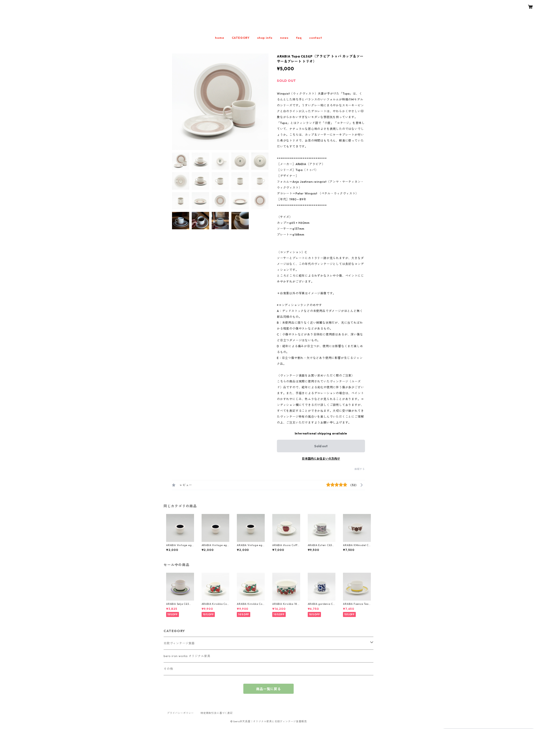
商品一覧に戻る (268, 689)
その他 (168, 669)
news (284, 38)
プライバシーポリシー (180, 713)
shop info (264, 38)
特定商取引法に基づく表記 (217, 713)
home (219, 38)
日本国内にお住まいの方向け (321, 458)
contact (315, 38)
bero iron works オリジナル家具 (187, 656)
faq (299, 38)
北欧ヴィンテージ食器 (179, 643)
